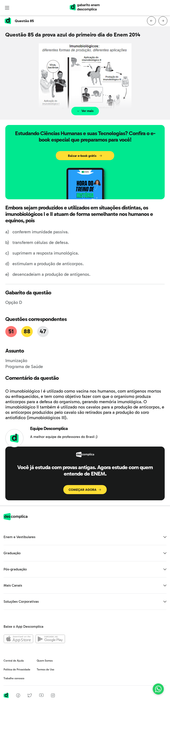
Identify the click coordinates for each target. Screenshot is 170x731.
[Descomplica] (15, 519)
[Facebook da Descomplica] (18, 696)
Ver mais (87, 111)
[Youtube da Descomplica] (41, 696)
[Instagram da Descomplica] (53, 696)
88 (27, 331)
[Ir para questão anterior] (151, 20)
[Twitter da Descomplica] (29, 696)
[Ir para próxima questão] (162, 20)
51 (11, 331)
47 (43, 331)
